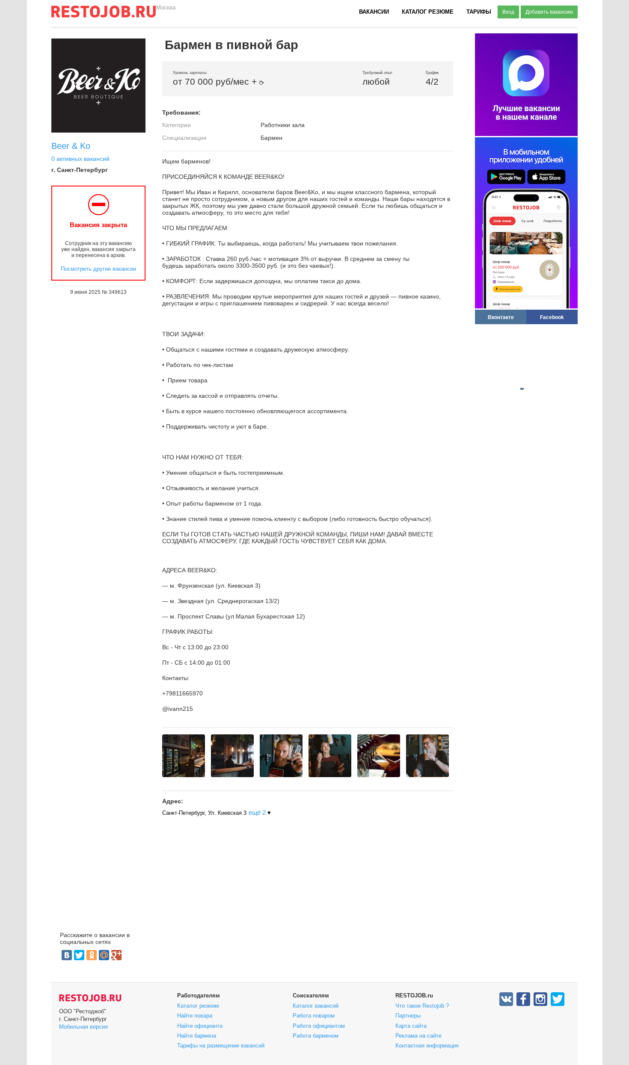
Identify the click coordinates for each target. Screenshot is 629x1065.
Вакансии (374, 12)
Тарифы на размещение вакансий (220, 1045)
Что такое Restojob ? (422, 1006)
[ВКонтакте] (67, 955)
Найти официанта (200, 1026)
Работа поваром (314, 1015)
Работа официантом (319, 1026)
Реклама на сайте (418, 1035)
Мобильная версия (83, 1027)
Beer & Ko (70, 146)
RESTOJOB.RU (90, 998)
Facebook (552, 317)
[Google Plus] (116, 955)
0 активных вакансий (80, 158)
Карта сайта (411, 1026)
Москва (165, 7)
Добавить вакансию (549, 12)
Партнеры (408, 1015)
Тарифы (478, 12)
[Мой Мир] (104, 955)
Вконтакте (501, 317)
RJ (103, 15)
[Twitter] (79, 955)
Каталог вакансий (315, 1006)
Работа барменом (315, 1035)
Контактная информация (427, 1045)
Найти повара (194, 1015)
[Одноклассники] (91, 955)
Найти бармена (196, 1035)
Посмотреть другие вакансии (98, 269)
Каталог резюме (428, 12)
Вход (508, 12)
